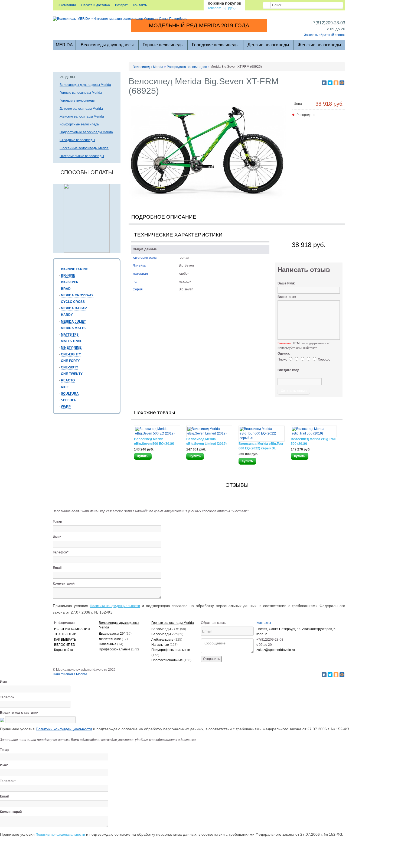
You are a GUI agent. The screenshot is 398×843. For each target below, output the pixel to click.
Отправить (211, 659)
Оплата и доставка (95, 5)
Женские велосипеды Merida (82, 116)
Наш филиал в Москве (70, 674)
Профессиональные (119, 649)
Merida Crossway (77, 295)
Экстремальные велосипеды (82, 156)
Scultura (70, 393)
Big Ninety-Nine (74, 269)
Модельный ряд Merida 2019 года (199, 25)
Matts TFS (70, 334)
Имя (3, 682)
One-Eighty (71, 354)
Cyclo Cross (73, 302)
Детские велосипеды (268, 45)
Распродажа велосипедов (187, 67)
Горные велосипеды (163, 45)
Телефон (7, 697)
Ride (65, 387)
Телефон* (60, 552)
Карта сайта (63, 650)
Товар (57, 521)
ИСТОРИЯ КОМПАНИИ (72, 629)
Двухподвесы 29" (115, 634)
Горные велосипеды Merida (81, 93)
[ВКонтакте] (324, 82)
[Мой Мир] (342, 82)
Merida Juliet (73, 321)
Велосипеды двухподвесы (107, 45)
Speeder (69, 400)
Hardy (67, 315)
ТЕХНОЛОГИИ (65, 634)
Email (57, 568)
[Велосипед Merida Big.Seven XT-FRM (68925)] (207, 152)
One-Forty (70, 361)
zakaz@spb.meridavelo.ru (275, 650)
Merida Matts (73, 328)
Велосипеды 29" (167, 634)
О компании (67, 5)
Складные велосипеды (77, 140)
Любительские (113, 639)
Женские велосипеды (319, 45)
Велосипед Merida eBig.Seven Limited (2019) (206, 441)
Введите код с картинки (19, 713)
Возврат (121, 5)
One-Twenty (72, 374)
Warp (66, 406)
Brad (66, 289)
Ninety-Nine (71, 347)
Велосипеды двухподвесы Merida (85, 85)
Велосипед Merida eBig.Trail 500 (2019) (313, 441)
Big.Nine (68, 275)
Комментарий (63, 583)
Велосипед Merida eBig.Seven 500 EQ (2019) (154, 441)
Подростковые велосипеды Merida (86, 132)
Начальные (111, 644)
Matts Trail (71, 341)
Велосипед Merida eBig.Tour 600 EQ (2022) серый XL (261, 446)
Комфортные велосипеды (80, 124)
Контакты (140, 5)
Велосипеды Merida (148, 67)
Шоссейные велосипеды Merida (84, 148)
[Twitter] (330, 82)
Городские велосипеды (215, 45)
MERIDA (64, 45)
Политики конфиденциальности (115, 606)
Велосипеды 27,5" (168, 629)
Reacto (68, 380)
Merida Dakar (74, 308)
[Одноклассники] (336, 82)
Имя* (57, 537)
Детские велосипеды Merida (81, 109)
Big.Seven (70, 282)
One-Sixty (69, 367)
